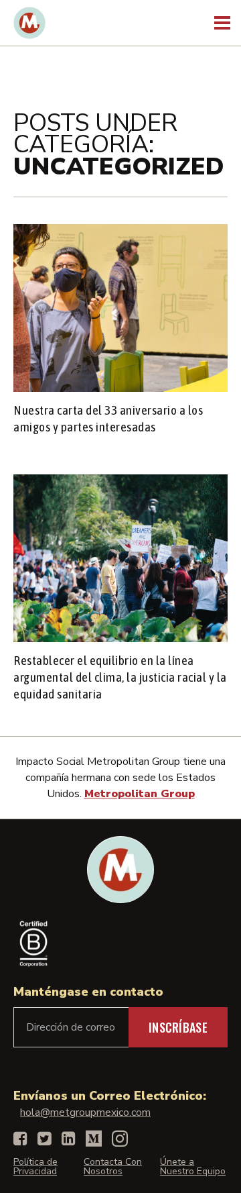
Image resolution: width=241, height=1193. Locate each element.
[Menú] (221, 23)
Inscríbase (178, 1027)
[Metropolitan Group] (29, 23)
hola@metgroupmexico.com (85, 1112)
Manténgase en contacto (88, 992)
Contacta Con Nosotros (113, 1166)
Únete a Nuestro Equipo (193, 1166)
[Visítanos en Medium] (94, 1139)
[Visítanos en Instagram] (120, 1139)
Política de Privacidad (35, 1166)
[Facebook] (20, 1139)
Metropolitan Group (139, 793)
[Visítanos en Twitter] (44, 1139)
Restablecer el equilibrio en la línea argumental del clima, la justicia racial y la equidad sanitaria (120, 677)
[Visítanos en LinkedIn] (69, 1139)
